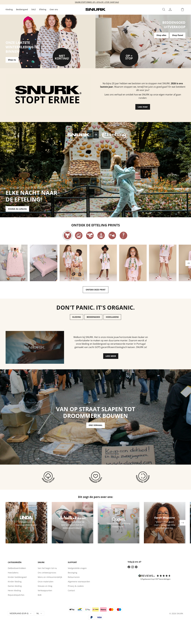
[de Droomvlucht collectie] (67, 235)
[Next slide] (188, 263)
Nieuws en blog (45, 586)
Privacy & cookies (76, 586)
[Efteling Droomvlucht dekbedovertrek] (14, 263)
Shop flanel (177, 35)
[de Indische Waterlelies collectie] (101, 235)
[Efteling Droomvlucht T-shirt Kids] (133, 263)
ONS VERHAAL (95, 425)
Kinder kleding (15, 581)
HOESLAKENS (112, 317)
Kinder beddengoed (17, 577)
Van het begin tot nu (47, 568)
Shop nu (12, 59)
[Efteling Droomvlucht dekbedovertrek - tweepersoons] (43, 263)
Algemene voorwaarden (79, 581)
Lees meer (143, 106)
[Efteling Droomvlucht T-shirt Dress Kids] (103, 263)
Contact (71, 590)
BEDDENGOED (93, 317)
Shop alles (161, 35)
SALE (33, 9)
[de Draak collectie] (90, 235)
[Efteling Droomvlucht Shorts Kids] (162, 263)
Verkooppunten (45, 590)
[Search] (164, 9)
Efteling (42, 9)
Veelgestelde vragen (77, 568)
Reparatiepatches (16, 595)
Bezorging (72, 572)
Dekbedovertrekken (17, 568)
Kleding (9, 9)
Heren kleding (14, 590)
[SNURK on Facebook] (129, 567)
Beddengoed (22, 9)
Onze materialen (45, 581)
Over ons (54, 9)
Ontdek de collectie (17, 209)
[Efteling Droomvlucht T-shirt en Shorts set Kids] (73, 263)
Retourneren (74, 577)
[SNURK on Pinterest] (136, 567)
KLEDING (76, 317)
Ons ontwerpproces (47, 572)
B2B (39, 595)
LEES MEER (111, 356)
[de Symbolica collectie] (123, 235)
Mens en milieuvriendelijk (50, 577)
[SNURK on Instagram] (132, 567)
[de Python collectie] (78, 235)
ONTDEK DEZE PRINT (95, 289)
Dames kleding (15, 586)
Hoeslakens (13, 572)
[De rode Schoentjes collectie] (112, 235)
